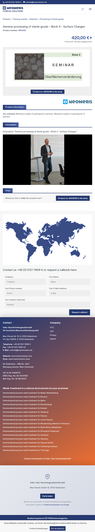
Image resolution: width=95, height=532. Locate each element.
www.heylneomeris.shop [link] (19, 359)
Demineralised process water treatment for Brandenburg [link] (27, 404)
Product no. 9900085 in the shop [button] (47, 92)
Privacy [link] (53, 335)
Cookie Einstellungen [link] (38, 528)
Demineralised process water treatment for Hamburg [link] (25, 412)
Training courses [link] (20, 19)
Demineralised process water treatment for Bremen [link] (25, 408)
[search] (82, 7)
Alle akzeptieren (57, 528)
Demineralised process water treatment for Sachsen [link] (25, 439)
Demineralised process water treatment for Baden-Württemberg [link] (30, 393)
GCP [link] (52, 331)
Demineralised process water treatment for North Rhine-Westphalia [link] (32, 427)
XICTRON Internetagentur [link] (55, 518)
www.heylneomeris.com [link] (21, 356)
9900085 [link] (22, 30)
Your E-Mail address (58, 288)
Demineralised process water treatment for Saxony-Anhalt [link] (28, 443)
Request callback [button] (79, 312)
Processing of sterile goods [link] (52, 19)
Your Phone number (13, 288)
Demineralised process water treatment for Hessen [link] (25, 416)
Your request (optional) (15, 300)
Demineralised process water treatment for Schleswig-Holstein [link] (30, 446)
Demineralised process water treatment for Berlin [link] (24, 400)
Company (9, 277)
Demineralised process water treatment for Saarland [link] (25, 435)
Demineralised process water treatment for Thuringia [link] (26, 450)
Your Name (54, 277)
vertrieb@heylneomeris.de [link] (21, 350)
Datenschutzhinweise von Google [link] (56, 505)
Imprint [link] (53, 339)
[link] (47, 198)
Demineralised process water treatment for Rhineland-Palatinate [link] (31, 431)
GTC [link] (52, 327)
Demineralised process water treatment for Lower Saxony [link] (28, 420)
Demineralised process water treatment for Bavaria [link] (25, 397)
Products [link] (7, 19)
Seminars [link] (34, 19)
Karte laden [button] (47, 496)
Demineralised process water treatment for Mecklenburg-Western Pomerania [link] (36, 423)
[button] (90, 10)
